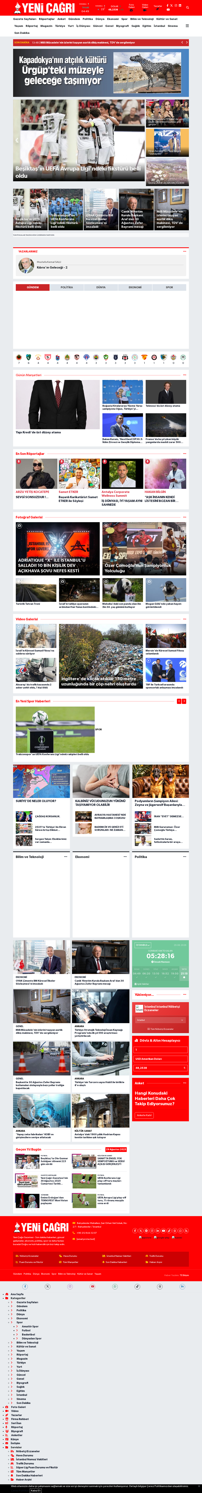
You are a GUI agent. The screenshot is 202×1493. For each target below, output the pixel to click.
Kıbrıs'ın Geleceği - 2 (52, 267)
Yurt (71, 26)
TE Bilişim (184, 1275)
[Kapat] (200, 1486)
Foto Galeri (18, 1407)
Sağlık (135, 26)
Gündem (74, 19)
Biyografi (122, 26)
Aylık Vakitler (143, 984)
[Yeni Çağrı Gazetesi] (44, 8)
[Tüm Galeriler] (184, 517)
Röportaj (32, 26)
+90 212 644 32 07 (87, 1233)
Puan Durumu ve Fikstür (31, 1262)
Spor (124, 19)
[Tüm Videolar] (184, 619)
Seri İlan (16, 1423)
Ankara (79, 1026)
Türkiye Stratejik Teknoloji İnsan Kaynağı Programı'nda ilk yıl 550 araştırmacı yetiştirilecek (99, 1033)
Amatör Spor (30, 1326)
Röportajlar (47, 19)
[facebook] (25, 1286)
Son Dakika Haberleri (116, 1262)
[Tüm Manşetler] (184, 375)
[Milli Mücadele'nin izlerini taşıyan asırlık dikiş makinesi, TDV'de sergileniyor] (42, 1006)
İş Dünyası (83, 26)
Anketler (16, 1435)
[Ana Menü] (187, 26)
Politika (88, 19)
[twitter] (47, 1286)
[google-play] (161, 1238)
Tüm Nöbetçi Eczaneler (162, 1029)
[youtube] (92, 1286)
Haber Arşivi (156, 1262)
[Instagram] (152, 1230)
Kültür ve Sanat (167, 19)
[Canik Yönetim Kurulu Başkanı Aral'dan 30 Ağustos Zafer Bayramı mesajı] (100, 957)
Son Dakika (22, 33)
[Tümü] (184, 453)
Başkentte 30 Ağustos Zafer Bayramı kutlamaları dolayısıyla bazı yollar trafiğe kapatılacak (40, 1085)
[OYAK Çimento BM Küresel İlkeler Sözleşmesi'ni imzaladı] (42, 957)
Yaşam (18, 26)
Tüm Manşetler (70, 1262)
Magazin (46, 26)
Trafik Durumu (156, 1256)
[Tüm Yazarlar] (184, 251)
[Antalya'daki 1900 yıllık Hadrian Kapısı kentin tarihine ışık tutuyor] (100, 1111)
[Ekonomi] (125, 856)
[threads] (160, 1286)
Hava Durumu (70, 1256)
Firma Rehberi (20, 1419)
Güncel (98, 26)
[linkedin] (182, 1286)
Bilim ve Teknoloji (142, 19)
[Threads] (174, 1230)
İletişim (15, 1443)
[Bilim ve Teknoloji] (65, 856)
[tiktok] (137, 1286)
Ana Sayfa (17, 1294)
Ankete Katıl (144, 1115)
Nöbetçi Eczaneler (29, 1256)
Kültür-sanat (83, 1131)
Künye (15, 1439)
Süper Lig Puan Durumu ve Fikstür (37, 1467)
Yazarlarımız (28, 251)
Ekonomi (113, 19)
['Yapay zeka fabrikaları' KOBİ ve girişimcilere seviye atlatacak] (42, 1111)
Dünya (100, 19)
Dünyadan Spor (31, 1338)
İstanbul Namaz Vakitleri (119, 1256)
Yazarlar (16, 1415)
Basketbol (28, 1334)
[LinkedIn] (157, 1230)
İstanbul (159, 26)
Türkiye (60, 26)
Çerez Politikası (20, 1490)
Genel (109, 26)
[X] (140, 1230)
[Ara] (187, 8)
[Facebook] (135, 1230)
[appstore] (145, 1238)
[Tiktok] (169, 1230)
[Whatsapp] (180, 1230)
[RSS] (186, 1230)
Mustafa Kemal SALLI (49, 262)
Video (15, 1411)
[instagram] (70, 1286)
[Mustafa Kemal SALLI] (26, 265)
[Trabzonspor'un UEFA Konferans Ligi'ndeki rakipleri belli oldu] (55, 729)
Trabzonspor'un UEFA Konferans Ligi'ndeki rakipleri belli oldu (52, 754)
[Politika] (184, 856)
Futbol (25, 1330)
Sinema (173, 26)
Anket (61, 19)
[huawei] (177, 1238)
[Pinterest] (146, 1230)
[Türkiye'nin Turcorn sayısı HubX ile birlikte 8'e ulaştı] (100, 1058)
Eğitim (147, 26)
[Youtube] (163, 1230)
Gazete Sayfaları (24, 19)
